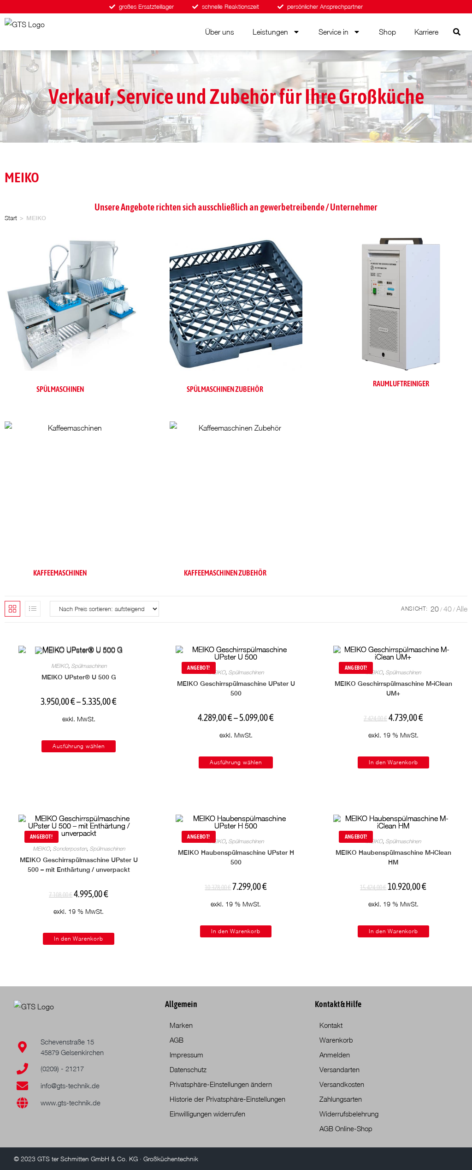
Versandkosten (341, 1084)
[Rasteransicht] (12, 609)
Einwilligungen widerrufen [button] (207, 1114)
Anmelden (334, 1054)
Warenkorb (336, 1040)
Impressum (186, 1054)
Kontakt (330, 1025)
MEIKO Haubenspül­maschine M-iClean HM (393, 857)
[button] (457, 32)
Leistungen (270, 32)
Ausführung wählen (79, 746)
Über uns (219, 32)
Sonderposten (70, 848)
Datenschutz (188, 1069)
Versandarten (339, 1069)
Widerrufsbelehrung (348, 1114)
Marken (181, 1025)
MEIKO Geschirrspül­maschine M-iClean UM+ (393, 688)
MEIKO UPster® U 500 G (78, 677)
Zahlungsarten (340, 1099)
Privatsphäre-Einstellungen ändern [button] (221, 1084)
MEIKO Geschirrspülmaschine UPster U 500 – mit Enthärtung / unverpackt (79, 864)
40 (447, 609)
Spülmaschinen (88, 665)
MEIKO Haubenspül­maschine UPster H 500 (236, 857)
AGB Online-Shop (345, 1128)
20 (435, 609)
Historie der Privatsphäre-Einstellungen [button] (227, 1099)
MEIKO (59, 665)
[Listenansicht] (33, 609)
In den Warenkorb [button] (393, 762)
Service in (333, 32)
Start (11, 218)
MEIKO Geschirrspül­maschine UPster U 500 (236, 688)
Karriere (426, 32)
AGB (176, 1040)
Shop (387, 32)
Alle (461, 609)
